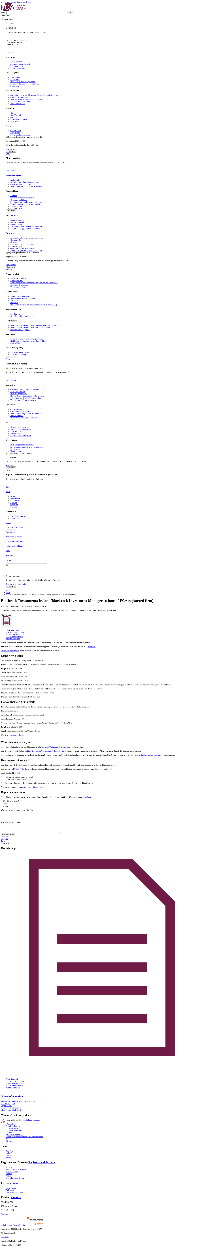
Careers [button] (16, 1182)
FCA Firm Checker (17, 392)
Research (9, 555)
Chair (12, 113)
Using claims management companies (24, 418)
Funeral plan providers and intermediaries (25, 204)
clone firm (92, 647)
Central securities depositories (21, 316)
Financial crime (16, 246)
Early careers (15, 133)
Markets (9, 269)
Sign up (8, 487)
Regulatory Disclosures (19, 285)
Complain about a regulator (20, 411)
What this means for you (15, 634)
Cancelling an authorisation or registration (25, 182)
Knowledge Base (16, 281)
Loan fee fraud (15, 431)
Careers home (15, 131)
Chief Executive (16, 115)
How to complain (16, 416)
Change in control (17, 222)
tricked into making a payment (150, 755)
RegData (9, 1176)
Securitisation (15, 301)
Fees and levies (16, 224)
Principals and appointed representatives (25, 229)
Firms (8, 154)
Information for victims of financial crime (25, 398)
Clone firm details (12, 630)
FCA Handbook (12, 1172)
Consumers (10, 359)
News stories (15, 498)
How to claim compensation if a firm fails (25, 414)
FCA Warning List (8, 1104)
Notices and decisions (14, 546)
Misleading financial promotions (22, 445)
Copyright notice (12, 1128)
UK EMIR (14, 303)
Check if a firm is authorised (20, 184)
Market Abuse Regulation (20, 330)
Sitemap (9, 1141)
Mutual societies (16, 208)
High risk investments (18, 394)
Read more (10, 465)
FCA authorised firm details (16, 632)
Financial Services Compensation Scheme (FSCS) (45, 751)
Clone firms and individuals (11, 1110)
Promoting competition (18, 66)
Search (3, 12)
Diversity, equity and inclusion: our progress (26, 99)
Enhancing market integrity (20, 64)
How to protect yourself (14, 637)
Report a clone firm (13, 639)
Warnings (13, 507)
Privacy (8, 1139)
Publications (10, 532)
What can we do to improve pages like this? (17, 810)
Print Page (5, 837)
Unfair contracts (16, 451)
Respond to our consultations (16, 584)
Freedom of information (14, 1135)
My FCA (9, 1167)
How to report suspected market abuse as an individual (30, 328)
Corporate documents (14, 541)
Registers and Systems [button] (41, 1162)
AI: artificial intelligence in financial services (26, 238)
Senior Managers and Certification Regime (26, 251)
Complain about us (13, 1126)
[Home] (13, 10)
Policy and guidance (14, 537)
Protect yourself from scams (20, 436)
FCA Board (14, 121)
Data (8, 551)
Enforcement (15, 80)
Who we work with (17, 104)
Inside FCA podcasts (18, 516)
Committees (14, 117)
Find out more (11, 171)
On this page (6, 615)
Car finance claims (17, 409)
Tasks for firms (12, 215)
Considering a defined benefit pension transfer (27, 390)
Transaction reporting (18, 355)
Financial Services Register (16, 1169)
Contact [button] (16, 1197)
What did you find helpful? (11, 822)
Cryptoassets (15, 242)
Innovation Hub (16, 206)
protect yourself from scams (32, 787)
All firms (13, 196)
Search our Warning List (10, 651)
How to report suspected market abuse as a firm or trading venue (34, 325)
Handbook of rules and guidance (22, 82)
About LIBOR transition (19, 296)
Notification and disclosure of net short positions (28, 341)
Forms (8, 560)
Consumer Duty (16, 240)
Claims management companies (22, 198)
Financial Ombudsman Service (53, 747)
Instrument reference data (19, 352)
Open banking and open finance (22, 248)
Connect (9, 1174)
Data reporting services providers (22, 298)
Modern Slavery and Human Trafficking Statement (24, 1137)
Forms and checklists (18, 279)
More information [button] (12, 1096)
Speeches (13, 503)
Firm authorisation (13, 175)
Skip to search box (24, 2)
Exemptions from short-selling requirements (26, 339)
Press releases (15, 501)
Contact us (10, 52)
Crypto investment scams (19, 427)
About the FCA (16, 62)
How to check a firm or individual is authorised (27, 396)
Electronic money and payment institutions (26, 202)
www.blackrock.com (16, 735)
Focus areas (10, 233)
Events (8, 523)
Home (8, 591)
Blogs (12, 496)
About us (9, 23)
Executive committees (18, 119)
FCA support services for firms (21, 244)
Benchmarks (15, 314)
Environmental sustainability (21, 102)
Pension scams (15, 433)
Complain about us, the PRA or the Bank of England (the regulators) (35, 95)
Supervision (14, 86)
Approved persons (17, 220)
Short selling (15, 343)
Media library (15, 518)
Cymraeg (9, 1132)
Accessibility (11, 1124)
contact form (86, 797)
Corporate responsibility (19, 97)
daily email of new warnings (29, 1120)
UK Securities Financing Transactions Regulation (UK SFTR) (33, 305)
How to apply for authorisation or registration (27, 186)
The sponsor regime (17, 287)
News (8, 470)
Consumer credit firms (18, 200)
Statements (14, 505)
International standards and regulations (24, 84)
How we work (11, 149)
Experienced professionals (20, 135)
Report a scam (15, 449)
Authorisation (15, 77)
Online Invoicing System (15, 1178)
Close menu (11, 151)
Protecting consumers (18, 68)
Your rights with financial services (23, 400)
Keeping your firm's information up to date (26, 226)
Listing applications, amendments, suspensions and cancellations (34, 283)
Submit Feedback (8, 834)
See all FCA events (17, 527)
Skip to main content (8, 2)
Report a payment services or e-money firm (26, 447)
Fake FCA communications (20, 429)
